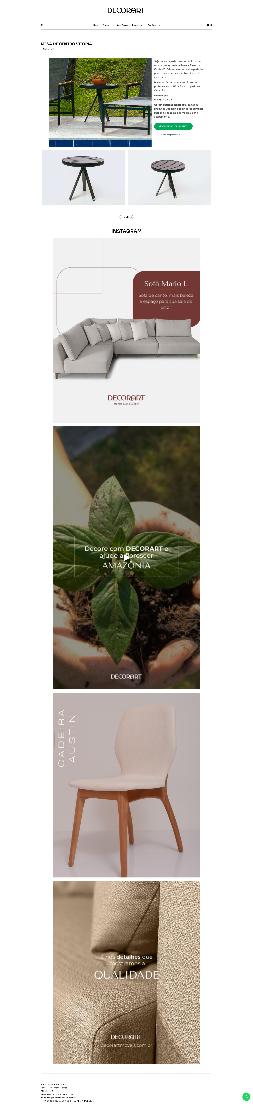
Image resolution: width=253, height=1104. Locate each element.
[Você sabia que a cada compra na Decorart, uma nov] (126, 557)
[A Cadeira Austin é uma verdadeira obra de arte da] (126, 785)
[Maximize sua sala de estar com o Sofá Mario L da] (126, 330)
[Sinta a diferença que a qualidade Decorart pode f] (126, 973)
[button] (168, 134)
